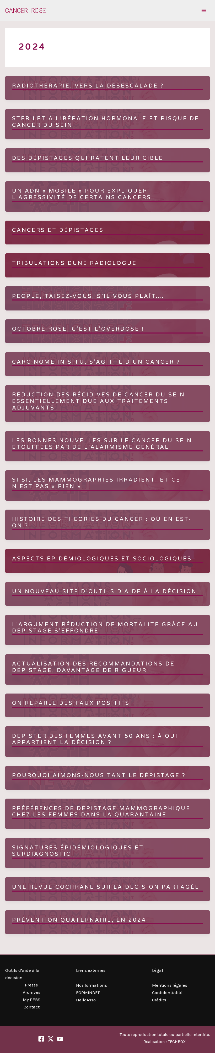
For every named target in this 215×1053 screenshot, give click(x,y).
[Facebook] (41, 1039)
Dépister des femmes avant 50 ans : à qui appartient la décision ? (95, 739)
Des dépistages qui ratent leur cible (87, 158)
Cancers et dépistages (58, 230)
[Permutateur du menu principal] (204, 10)
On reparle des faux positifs (71, 703)
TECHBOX (177, 1041)
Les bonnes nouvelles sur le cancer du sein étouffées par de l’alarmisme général (102, 444)
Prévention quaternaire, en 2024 (79, 920)
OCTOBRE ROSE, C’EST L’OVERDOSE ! (78, 329)
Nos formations (91, 985)
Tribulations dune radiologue (74, 263)
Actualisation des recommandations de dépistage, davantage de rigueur (93, 667)
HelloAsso (86, 999)
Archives (31, 992)
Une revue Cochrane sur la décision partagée (106, 887)
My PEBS (31, 999)
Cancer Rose (25, 10)
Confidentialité (167, 992)
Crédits (159, 999)
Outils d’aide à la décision (22, 974)
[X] (50, 1039)
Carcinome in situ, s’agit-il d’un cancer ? (96, 362)
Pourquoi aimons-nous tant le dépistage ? (99, 775)
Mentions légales (169, 985)
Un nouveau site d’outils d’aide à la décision (104, 591)
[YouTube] (60, 1039)
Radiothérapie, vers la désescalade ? (88, 86)
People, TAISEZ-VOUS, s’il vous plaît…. (88, 296)
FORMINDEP (88, 992)
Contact (32, 1007)
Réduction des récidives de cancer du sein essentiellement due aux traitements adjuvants (98, 401)
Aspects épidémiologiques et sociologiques (102, 559)
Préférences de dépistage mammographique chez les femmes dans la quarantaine (101, 811)
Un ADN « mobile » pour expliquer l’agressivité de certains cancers (81, 194)
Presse (31, 984)
